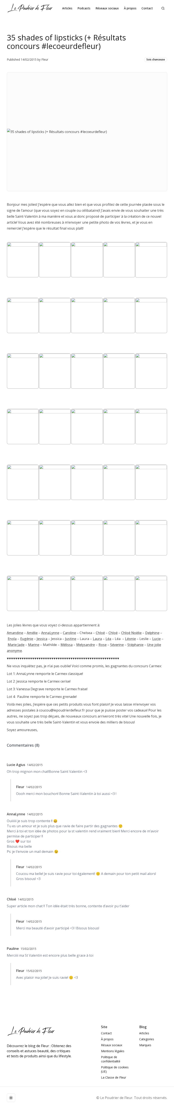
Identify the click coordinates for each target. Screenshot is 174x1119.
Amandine (15, 632)
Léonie (130, 638)
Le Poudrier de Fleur (116, 1097)
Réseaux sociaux (107, 8)
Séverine (117, 644)
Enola (12, 638)
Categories (146, 1039)
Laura (97, 638)
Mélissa (66, 644)
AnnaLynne (50, 632)
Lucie (156, 638)
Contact (147, 8)
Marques (145, 1045)
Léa (108, 638)
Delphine (152, 632)
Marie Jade (16, 644)
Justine (70, 638)
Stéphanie (135, 644)
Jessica (42, 638)
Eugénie (26, 638)
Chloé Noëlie (131, 632)
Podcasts (83, 8)
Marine (33, 644)
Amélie (32, 632)
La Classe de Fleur (113, 1077)
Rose (102, 644)
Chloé (100, 632)
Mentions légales (112, 1051)
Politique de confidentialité (110, 1059)
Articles (67, 8)
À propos (130, 8)
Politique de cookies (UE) (115, 1069)
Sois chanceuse (155, 59)
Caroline (69, 632)
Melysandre (85, 644)
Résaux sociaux (111, 1045)
